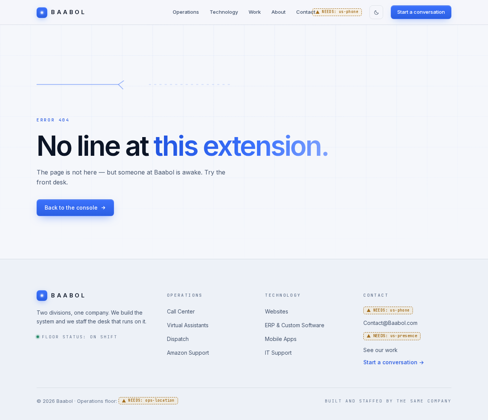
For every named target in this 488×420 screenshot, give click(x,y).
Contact (305, 12)
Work (255, 12)
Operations (186, 12)
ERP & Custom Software (294, 325)
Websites (276, 311)
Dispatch (178, 339)
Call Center (181, 311)
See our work (380, 350)
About (278, 12)
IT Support (278, 352)
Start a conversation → (393, 362)
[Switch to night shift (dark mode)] (376, 12)
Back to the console (71, 207)
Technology (224, 12)
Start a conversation (421, 12)
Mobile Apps (281, 339)
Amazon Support (188, 352)
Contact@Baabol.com (390, 323)
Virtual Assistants (188, 325)
